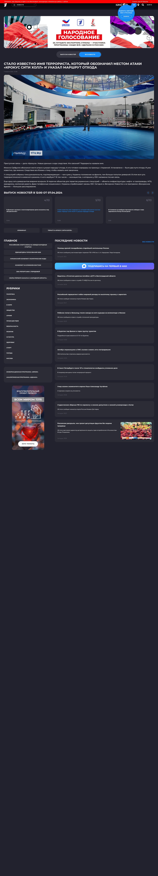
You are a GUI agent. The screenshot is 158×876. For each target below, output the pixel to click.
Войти (149, 5)
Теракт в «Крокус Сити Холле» (60, 230)
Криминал (21, 230)
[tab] (68, 54)
